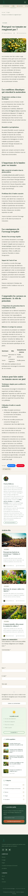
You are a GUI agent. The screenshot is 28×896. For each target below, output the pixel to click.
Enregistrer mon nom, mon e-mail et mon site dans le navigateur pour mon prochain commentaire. (14, 697)
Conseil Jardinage (11, 888)
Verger (6, 795)
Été (13, 6)
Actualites (7, 799)
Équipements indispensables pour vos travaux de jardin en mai (16, 757)
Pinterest (21, 465)
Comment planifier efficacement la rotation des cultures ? (13, 625)
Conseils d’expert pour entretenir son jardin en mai (16, 744)
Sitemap (14, 893)
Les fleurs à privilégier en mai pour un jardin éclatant (16, 763)
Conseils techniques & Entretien (13, 788)
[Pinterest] (3, 849)
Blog (3, 879)
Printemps (6, 6)
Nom (3, 668)
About (3, 876)
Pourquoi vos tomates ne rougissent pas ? (15, 770)
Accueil (3, 12)
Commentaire (6, 650)
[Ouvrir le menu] (25, 2)
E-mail (4, 676)
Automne (20, 6)
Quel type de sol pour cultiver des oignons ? (13, 590)
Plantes (6, 792)
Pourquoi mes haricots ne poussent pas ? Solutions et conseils (11, 554)
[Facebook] (6, 849)
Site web (4, 684)
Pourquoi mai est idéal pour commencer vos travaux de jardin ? (16, 751)
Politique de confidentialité (9, 892)
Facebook (12, 465)
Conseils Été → (14, 732)
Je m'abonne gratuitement (14, 821)
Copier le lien (7, 469)
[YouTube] (9, 849)
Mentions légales (20, 892)
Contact (4, 881)
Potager (8, 12)
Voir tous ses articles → (10, 522)
